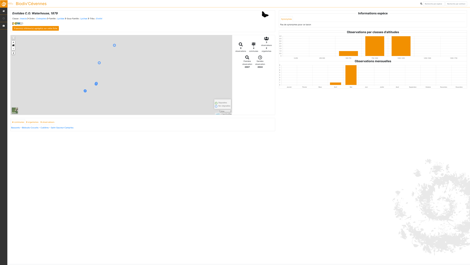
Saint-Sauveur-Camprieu (62, 127)
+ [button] (13, 42)
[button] (13, 45)
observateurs (47, 122)
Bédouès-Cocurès (30, 127)
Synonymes (286, 19)
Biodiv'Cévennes (31, 3)
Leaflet (218, 114)
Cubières (45, 127)
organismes (32, 122)
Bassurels (15, 127)
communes (18, 122)
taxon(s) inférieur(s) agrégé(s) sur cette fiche (35, 28)
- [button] (13, 48)
